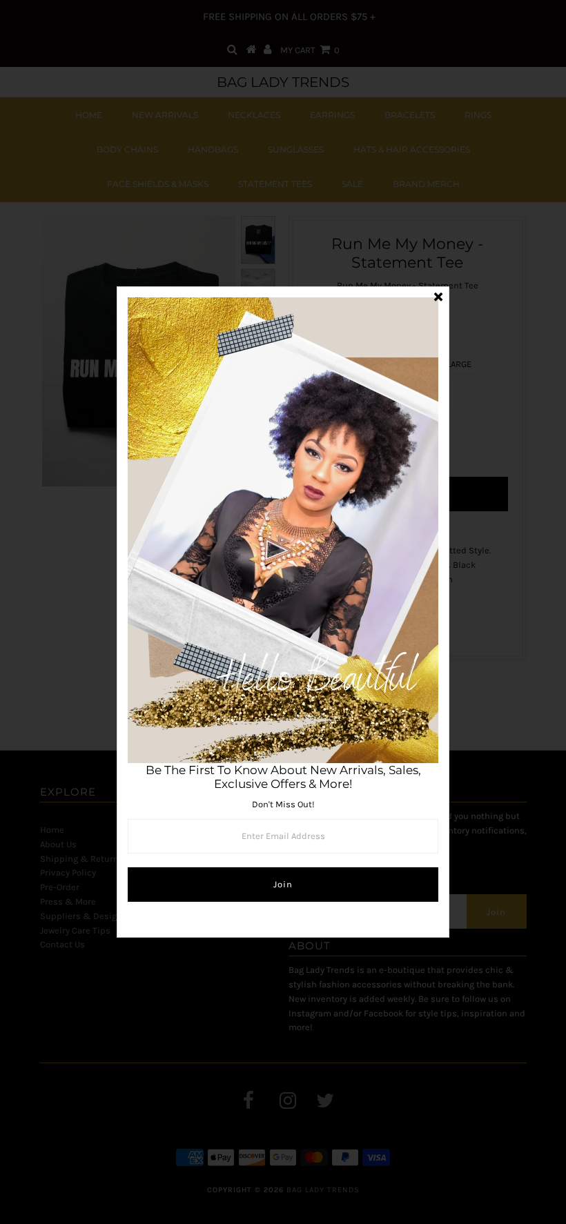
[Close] (438, 297)
